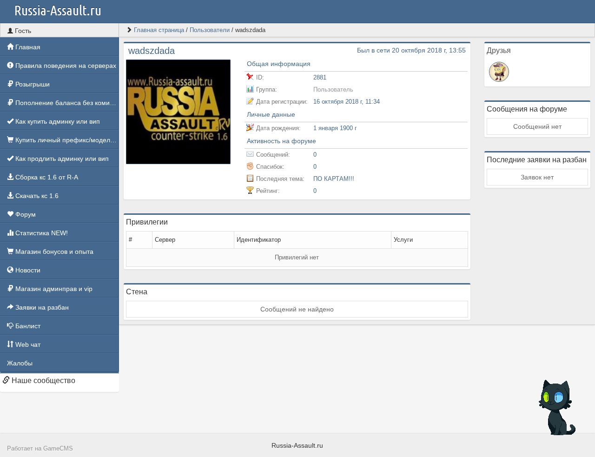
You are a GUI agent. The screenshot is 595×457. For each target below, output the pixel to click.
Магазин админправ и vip (53, 288)
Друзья (499, 50)
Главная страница (159, 29)
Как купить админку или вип (56, 121)
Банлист (26, 326)
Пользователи (210, 29)
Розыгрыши (31, 84)
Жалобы (20, 363)
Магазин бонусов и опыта (53, 251)
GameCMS (58, 448)
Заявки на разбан (41, 307)
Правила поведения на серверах (64, 65)
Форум (24, 214)
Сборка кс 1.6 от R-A (45, 177)
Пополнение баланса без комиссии (66, 102)
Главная (26, 47)
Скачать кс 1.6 (36, 195)
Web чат (26, 344)
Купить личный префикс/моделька (66, 140)
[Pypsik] (499, 71)
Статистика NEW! (40, 233)
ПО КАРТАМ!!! (333, 178)
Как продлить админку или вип (61, 158)
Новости (26, 270)
